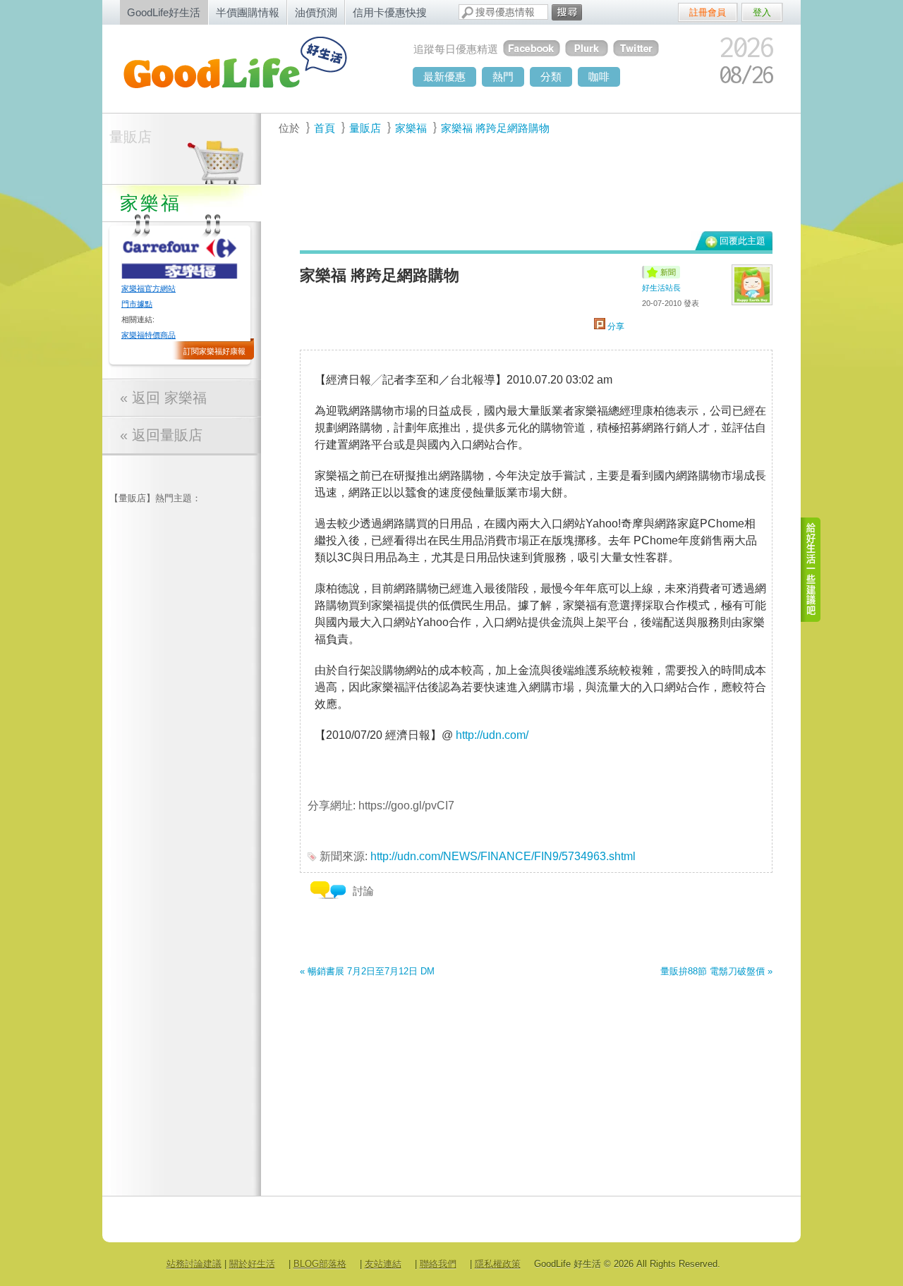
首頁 (324, 128)
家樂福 (411, 128)
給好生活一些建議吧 (811, 570)
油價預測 (316, 12)
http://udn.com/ (492, 735)
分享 (614, 326)
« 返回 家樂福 (163, 397)
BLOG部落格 (319, 1264)
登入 (762, 12)
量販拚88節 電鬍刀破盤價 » (716, 971)
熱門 (503, 76)
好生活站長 (661, 287)
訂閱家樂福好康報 (214, 351)
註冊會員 (707, 12)
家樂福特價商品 (148, 335)
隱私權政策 (498, 1264)
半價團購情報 (247, 12)
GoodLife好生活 (163, 12)
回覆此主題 (742, 240)
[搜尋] (567, 12)
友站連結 (383, 1264)
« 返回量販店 (161, 435)
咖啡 (599, 76)
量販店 (130, 137)
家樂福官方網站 (148, 288)
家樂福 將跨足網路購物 (495, 128)
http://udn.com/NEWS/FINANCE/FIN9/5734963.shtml (503, 856)
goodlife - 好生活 (250, 67)
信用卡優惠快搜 (390, 12)
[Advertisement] (528, 191)
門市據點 (136, 304)
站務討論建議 (194, 1264)
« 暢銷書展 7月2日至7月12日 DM (367, 971)
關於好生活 (252, 1264)
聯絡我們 (438, 1264)
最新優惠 (444, 76)
